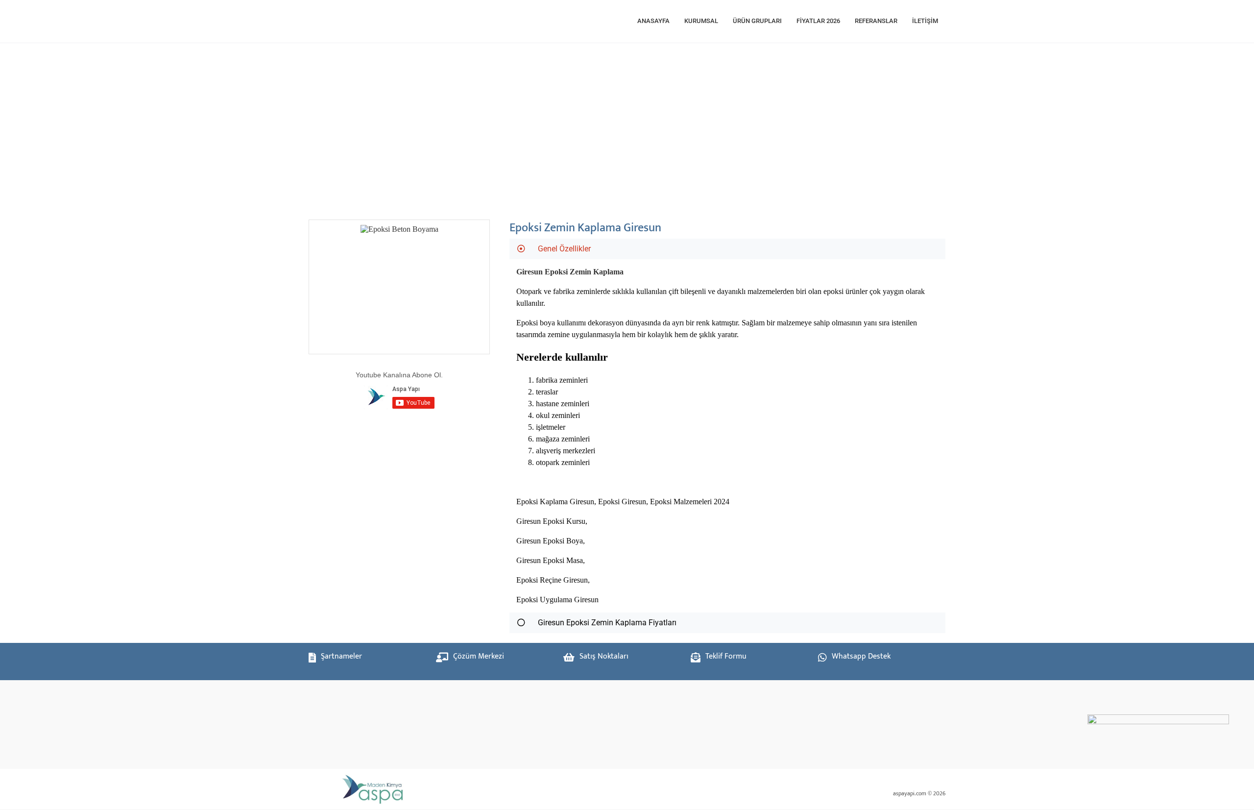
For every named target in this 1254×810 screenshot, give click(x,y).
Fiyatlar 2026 (818, 21)
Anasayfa (653, 21)
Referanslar (876, 21)
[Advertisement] (607, 126)
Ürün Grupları (757, 21)
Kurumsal (701, 21)
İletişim (925, 21)
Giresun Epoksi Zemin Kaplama (570, 272)
